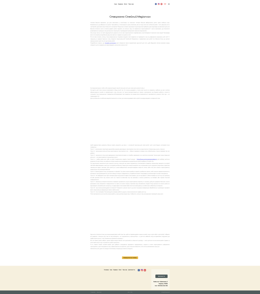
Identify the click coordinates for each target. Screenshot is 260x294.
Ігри (115, 4)
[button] (156, 4)
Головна (106, 269)
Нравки (120, 4)
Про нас (131, 4)
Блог (125, 4)
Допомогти (131, 269)
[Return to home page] (93, 4)
